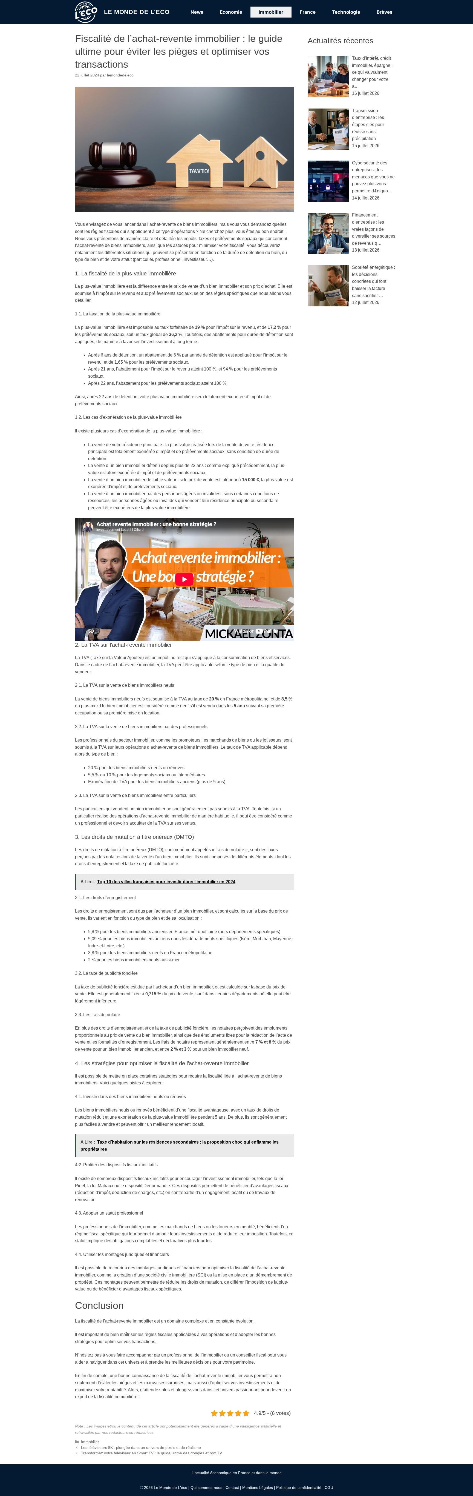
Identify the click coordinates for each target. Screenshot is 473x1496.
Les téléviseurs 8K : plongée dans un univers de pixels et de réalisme (141, 1448)
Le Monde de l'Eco (137, 11)
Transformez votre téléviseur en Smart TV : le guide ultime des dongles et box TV (151, 1453)
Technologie (346, 12)
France (308, 12)
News (197, 12)
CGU (329, 1487)
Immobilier (271, 12)
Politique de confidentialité (298, 1487)
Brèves (385, 12)
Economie (231, 12)
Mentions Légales (257, 1487)
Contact (232, 1487)
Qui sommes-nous (206, 1487)
